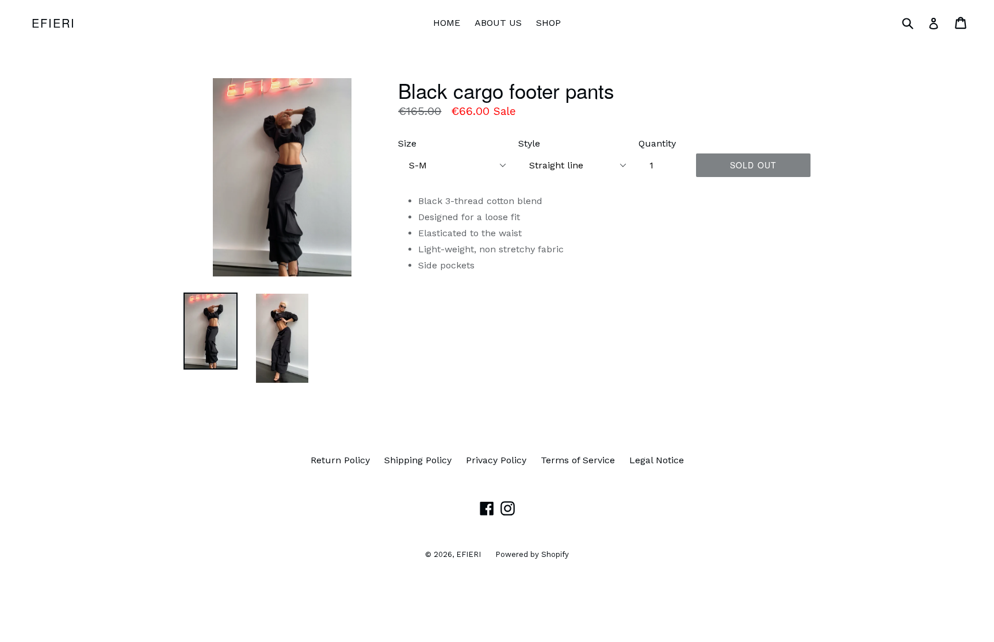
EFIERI (53, 23)
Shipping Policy (418, 460)
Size (407, 143)
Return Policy (340, 460)
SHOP (548, 22)
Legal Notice (656, 460)
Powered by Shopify (532, 554)
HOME (446, 22)
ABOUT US (498, 22)
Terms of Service (578, 460)
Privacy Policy (496, 460)
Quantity (657, 143)
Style (529, 143)
